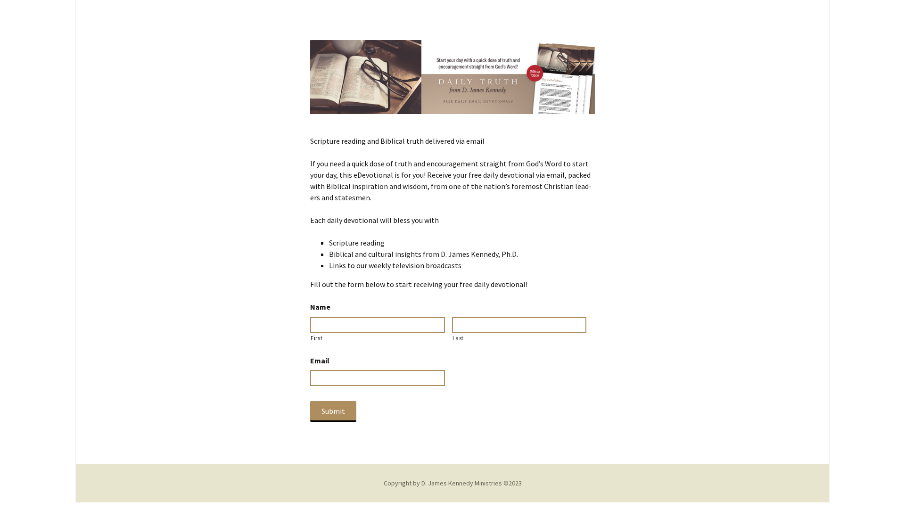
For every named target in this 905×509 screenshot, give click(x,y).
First (316, 338)
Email (319, 360)
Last (458, 338)
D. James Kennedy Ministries (461, 483)
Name (320, 307)
